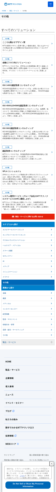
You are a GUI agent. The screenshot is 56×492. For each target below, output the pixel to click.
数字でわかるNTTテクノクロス (19, 427)
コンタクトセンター (10, 309)
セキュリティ (8, 256)
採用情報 (9, 435)
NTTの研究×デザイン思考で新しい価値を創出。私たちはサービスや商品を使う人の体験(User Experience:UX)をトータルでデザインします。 (25, 44)
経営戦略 (6, 314)
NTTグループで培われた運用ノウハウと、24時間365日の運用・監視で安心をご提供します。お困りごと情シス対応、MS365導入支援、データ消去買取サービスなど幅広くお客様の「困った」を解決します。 (25, 201)
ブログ (8, 411)
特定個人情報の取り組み (14, 460)
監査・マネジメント (10, 319)
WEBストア (10, 443)
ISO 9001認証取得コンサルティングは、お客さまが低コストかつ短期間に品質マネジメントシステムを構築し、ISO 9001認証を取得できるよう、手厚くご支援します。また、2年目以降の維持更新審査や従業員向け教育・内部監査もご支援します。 (25, 131)
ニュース (9, 394)
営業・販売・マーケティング (13, 330)
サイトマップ (9, 455)
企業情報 (9, 378)
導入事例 (9, 386)
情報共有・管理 (8, 325)
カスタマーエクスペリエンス (13, 230)
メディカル (7, 304)
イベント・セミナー (14, 402)
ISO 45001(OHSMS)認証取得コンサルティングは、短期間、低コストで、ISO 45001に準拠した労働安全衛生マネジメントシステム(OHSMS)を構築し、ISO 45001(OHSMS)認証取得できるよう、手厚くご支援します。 (25, 109)
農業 (4, 298)
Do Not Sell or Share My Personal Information (28, 485)
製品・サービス (14, 10)
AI (3, 261)
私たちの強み (11, 419)
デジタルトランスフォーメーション (14, 240)
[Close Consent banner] (51, 464)
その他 (5, 335)
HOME (4, 10)
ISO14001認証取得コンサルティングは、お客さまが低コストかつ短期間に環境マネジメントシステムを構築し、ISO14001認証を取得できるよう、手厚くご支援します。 (25, 87)
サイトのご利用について (39, 460)
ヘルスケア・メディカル (12, 245)
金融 (4, 293)
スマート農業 (8, 251)
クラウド (6, 277)
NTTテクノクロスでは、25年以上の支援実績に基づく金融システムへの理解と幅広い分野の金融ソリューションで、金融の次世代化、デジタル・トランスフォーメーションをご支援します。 (25, 66)
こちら (22, 476)
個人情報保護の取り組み (39, 455)
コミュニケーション (10, 272)
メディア (6, 266)
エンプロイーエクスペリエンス (14, 235)
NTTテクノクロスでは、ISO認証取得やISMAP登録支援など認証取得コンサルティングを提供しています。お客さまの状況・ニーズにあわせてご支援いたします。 (25, 153)
